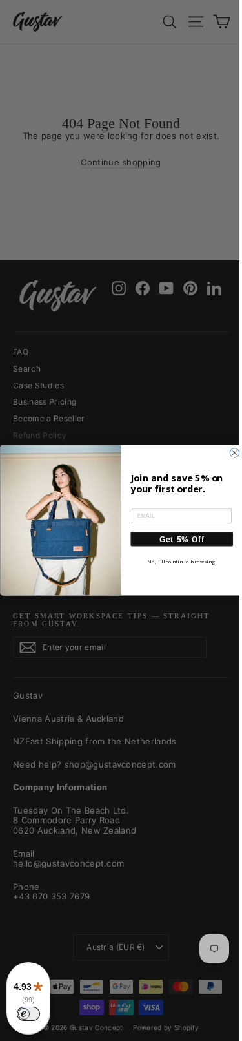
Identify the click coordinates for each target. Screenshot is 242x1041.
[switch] (28, 1014)
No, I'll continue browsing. (181, 562)
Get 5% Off (181, 539)
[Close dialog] (234, 452)
